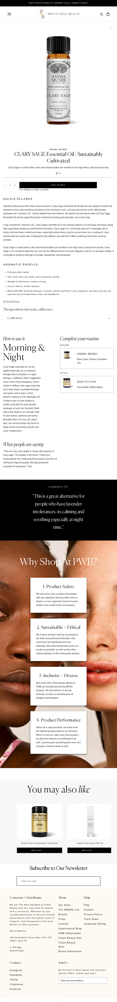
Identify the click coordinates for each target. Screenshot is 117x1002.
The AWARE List (68, 910)
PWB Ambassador (69, 933)
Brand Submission (70, 951)
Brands (62, 914)
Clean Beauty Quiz (67, 944)
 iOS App (16, 947)
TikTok (14, 979)
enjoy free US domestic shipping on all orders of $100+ (58, 3)
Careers (63, 924)
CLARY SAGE (14, 318)
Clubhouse (16, 984)
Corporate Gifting (95, 924)
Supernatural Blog (70, 928)
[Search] (101, 14)
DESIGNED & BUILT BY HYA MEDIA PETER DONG (36, 1000)
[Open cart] (108, 14)
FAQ (86, 905)
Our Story (64, 905)
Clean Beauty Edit (70, 938)
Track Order (91, 919)
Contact (89, 910)
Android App (17, 950)
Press (62, 919)
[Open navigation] (9, 14)
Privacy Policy (93, 914)
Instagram (16, 970)
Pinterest (15, 989)
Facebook (16, 975)
